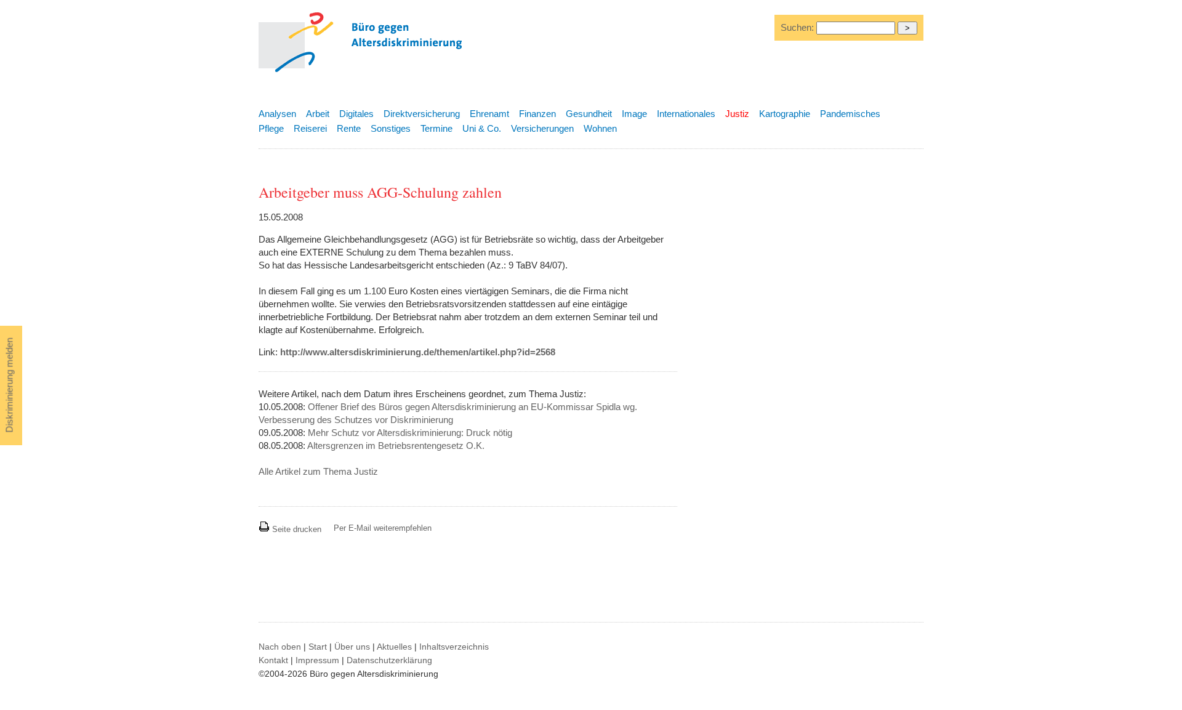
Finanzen (537, 113)
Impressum (317, 660)
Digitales (356, 113)
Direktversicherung (422, 113)
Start (317, 647)
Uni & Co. (481, 128)
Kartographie (784, 113)
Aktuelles (394, 647)
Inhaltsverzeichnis (454, 647)
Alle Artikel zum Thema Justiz (318, 471)
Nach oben (280, 647)
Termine (436, 128)
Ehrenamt (489, 113)
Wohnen (600, 128)
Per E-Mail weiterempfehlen (383, 528)
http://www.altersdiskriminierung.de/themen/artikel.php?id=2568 (417, 352)
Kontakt (273, 660)
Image (634, 113)
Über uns (352, 647)
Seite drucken (295, 529)
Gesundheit (589, 113)
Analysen (277, 113)
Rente (349, 128)
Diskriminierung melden (9, 385)
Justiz (737, 113)
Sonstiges (391, 128)
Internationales (686, 113)
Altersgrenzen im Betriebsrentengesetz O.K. (395, 445)
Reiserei (310, 128)
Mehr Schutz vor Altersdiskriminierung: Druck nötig (410, 432)
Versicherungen (542, 128)
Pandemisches (850, 113)
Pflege (271, 128)
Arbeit (317, 113)
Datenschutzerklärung (389, 660)
